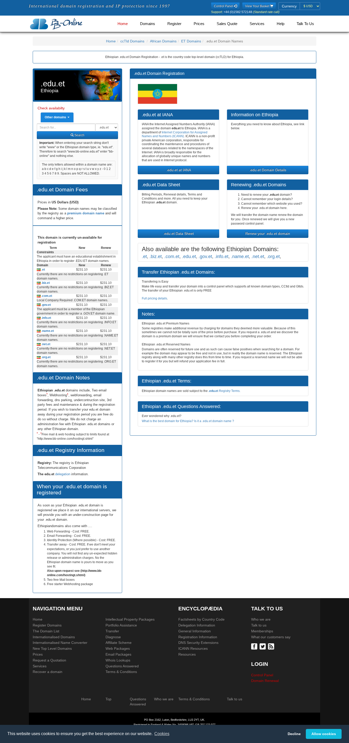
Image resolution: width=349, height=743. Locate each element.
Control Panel (262, 675)
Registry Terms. (224, 391)
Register (174, 23)
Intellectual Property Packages (130, 619)
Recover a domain (47, 672)
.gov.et (46, 305)
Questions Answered (122, 666)
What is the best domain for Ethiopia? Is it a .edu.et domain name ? (188, 421)
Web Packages (118, 648)
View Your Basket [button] (257, 6)
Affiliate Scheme (119, 643)
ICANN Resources (193, 648)
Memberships (262, 631)
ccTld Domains (132, 41)
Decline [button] (294, 734)
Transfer (112, 631)
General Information (194, 631)
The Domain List (46, 631)
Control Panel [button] (224, 6)
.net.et (45, 344)
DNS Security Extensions (198, 643)
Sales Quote (227, 23)
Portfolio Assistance (121, 625)
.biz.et (45, 283)
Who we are (261, 619)
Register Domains (47, 625)
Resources (187, 654)
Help (280, 23)
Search (79, 135)
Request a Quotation (49, 660)
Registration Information (197, 637)
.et (43, 269)
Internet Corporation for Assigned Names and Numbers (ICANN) (174, 134)
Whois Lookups (118, 660)
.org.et (46, 357)
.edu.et (189, 256)
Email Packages (118, 654)
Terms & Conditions (121, 672)
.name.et (47, 331)
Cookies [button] (161, 734)
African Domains (163, 41)
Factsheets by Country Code (201, 619)
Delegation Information (196, 625)
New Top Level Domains (52, 648)
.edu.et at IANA (178, 170)
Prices (199, 23)
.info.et (46, 318)
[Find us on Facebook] (255, 646)
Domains (147, 23)
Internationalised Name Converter (60, 643)
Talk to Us (305, 23)
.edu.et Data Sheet (178, 233)
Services (257, 23)
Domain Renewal (265, 681)
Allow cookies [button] (323, 734)
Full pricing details (154, 298)
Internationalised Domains (54, 637)
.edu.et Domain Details (267, 170)
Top (108, 699)
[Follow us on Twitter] (263, 646)
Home (123, 23)
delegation (63, 474)
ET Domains (191, 41)
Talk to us (258, 625)
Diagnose (113, 637)
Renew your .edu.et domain (267, 233)
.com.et (46, 296)
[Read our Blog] (271, 646)
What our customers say (270, 637)
